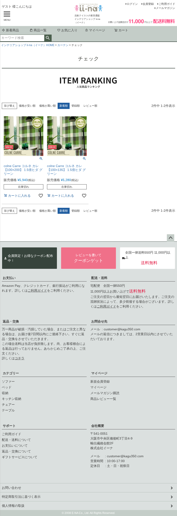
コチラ (19, 358)
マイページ (97, 30)
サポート (9, 426)
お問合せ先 (99, 321)
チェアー (8, 404)
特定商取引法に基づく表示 (21, 496)
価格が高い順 (47, 105)
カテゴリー (11, 373)
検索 (47, 38)
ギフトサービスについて (19, 457)
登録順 (75, 105)
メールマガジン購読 (104, 393)
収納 (5, 393)
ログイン (132, 4)
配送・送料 (99, 278)
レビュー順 (90, 105)
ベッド (7, 387)
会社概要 (97, 426)
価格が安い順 (27, 105)
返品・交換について (16, 451)
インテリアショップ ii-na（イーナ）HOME (27, 45)
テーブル (8, 410)
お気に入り (69, 30)
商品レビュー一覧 (103, 399)
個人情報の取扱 (13, 505)
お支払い (9, 278)
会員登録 (148, 4)
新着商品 (12, 30)
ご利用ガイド (167, 4)
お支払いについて (15, 445)
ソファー (8, 381)
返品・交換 (11, 321)
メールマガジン (165, 8)
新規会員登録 (100, 381)
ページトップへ (170, 238)
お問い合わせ (11, 488)
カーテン (62, 45)
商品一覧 (40, 30)
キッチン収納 (11, 399)
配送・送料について (16, 440)
